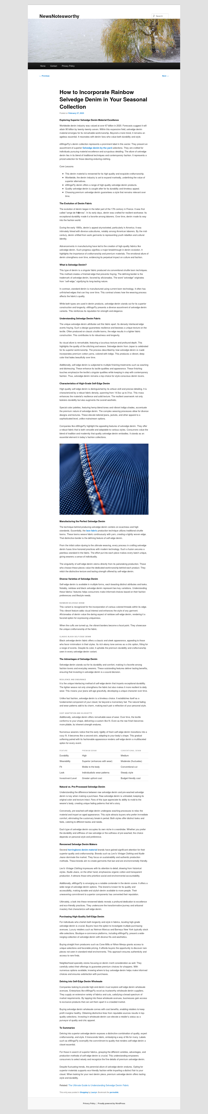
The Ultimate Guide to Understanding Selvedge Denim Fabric (98, 1085)
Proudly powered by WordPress (111, 1103)
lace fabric (91, 530)
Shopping (84, 1092)
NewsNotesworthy (59, 16)
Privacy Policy (68, 65)
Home (42, 65)
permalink (114, 1092)
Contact (53, 65)
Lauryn (94, 1092)
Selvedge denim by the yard (97, 147)
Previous (44, 75)
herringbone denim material (82, 849)
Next (165, 75)
